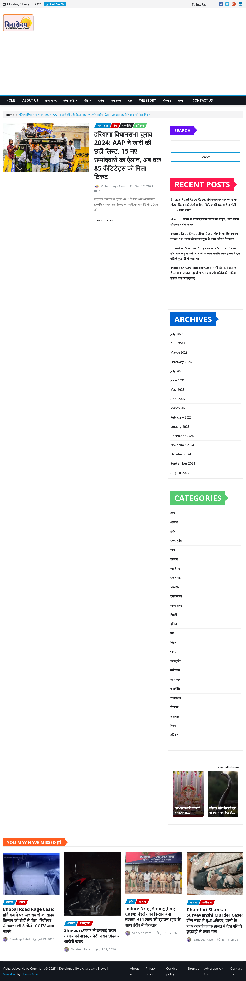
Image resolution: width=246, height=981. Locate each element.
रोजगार (167, 100)
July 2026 (176, 334)
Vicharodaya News (114, 186)
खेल (130, 100)
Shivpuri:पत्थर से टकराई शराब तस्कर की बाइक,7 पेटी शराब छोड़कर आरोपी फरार (92, 935)
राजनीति (175, 688)
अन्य (181, 100)
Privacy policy (150, 971)
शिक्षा (173, 725)
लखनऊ (174, 716)
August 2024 (179, 473)
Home (11, 100)
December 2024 (182, 436)
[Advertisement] (123, 66)
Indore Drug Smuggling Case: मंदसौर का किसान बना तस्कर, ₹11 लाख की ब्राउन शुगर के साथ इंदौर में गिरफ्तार (153, 917)
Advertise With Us (214, 971)
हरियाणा (174, 735)
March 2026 (178, 352)
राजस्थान (175, 698)
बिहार (173, 642)
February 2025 (181, 417)
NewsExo (9, 974)
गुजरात (174, 559)
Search (182, 130)
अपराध (174, 522)
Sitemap (193, 968)
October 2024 (180, 454)
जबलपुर (174, 587)
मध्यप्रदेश (69, 100)
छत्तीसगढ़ (175, 578)
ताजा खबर (51, 100)
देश (86, 100)
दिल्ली (173, 615)
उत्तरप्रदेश (176, 540)
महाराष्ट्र (175, 679)
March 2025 (178, 408)
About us (30, 100)
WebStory (147, 100)
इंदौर (172, 531)
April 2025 (177, 399)
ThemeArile (29, 974)
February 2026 (181, 362)
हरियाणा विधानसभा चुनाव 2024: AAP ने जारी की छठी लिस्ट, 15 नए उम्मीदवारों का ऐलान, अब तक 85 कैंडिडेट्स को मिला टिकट (84, 114)
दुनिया (101, 100)
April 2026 (177, 343)
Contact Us (203, 100)
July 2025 (176, 371)
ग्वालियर (175, 568)
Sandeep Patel (20, 939)
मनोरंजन (116, 100)
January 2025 (179, 426)
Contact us (236, 971)
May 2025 (177, 389)
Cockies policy (171, 971)
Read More (105, 220)
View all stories (228, 767)
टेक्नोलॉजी (176, 596)
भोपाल (173, 652)
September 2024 (182, 463)
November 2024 (182, 445)
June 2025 (177, 380)
